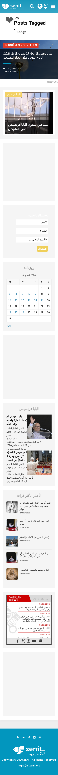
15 (42, 300)
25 (16, 312)
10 (9, 300)
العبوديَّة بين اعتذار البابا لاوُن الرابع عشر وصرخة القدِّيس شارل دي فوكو (35, 505)
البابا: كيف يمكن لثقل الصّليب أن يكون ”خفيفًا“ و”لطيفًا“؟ (34, 555)
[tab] (18, 598)
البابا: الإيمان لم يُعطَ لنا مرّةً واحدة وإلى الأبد (16, 420)
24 (9, 312)
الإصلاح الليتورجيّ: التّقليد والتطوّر (35, 537)
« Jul (8, 325)
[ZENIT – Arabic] (16, 6)
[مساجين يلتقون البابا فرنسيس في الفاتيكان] (29, 112)
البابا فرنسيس (13, 94)
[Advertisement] (29, 172)
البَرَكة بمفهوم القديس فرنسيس (34, 569)
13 (29, 300)
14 (35, 300)
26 (22, 312)
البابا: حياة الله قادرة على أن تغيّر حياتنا (34, 522)
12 (22, 300)
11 (16, 300)
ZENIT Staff (9, 71)
